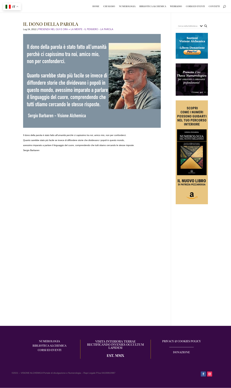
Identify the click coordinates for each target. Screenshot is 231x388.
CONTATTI (214, 6)
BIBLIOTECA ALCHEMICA (152, 6)
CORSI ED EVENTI (195, 6)
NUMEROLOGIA (127, 6)
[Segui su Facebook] (203, 374)
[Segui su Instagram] (209, 374)
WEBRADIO (176, 6)
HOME (95, 6)
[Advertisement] (192, 266)
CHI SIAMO (109, 6)
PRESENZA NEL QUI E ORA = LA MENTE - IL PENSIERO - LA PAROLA (75, 29)
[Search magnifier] (206, 26)
